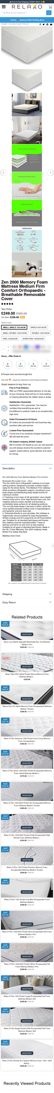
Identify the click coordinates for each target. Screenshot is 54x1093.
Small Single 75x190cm (14, 327)
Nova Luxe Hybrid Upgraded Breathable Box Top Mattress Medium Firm (27, 643)
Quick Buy (27, 634)
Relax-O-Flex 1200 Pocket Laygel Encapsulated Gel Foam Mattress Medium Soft (27, 997)
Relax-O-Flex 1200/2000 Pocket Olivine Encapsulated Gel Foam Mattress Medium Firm (27, 965)
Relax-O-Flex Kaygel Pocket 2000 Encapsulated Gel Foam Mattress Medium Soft (27, 1029)
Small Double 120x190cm (15, 333)
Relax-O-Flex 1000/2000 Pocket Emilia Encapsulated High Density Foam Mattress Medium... (27, 836)
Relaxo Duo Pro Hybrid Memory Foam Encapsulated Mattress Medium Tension (27, 707)
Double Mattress (19, 24)
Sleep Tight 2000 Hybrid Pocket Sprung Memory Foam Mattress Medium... (27, 675)
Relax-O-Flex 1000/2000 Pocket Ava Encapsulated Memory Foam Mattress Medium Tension (27, 804)
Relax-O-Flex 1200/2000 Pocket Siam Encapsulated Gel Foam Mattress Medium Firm (27, 933)
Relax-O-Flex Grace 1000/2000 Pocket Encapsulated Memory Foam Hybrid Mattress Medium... (27, 771)
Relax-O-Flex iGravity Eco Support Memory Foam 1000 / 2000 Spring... (27, 1061)
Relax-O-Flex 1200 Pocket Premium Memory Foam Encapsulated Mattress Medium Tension (27, 868)
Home (4, 24)
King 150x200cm (10, 338)
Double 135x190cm (40, 333)
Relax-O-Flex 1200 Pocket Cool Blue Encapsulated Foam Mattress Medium (27, 900)
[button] (7, 303)
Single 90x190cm (38, 327)
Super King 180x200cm (33, 338)
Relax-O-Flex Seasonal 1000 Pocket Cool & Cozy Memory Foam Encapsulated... (27, 739)
